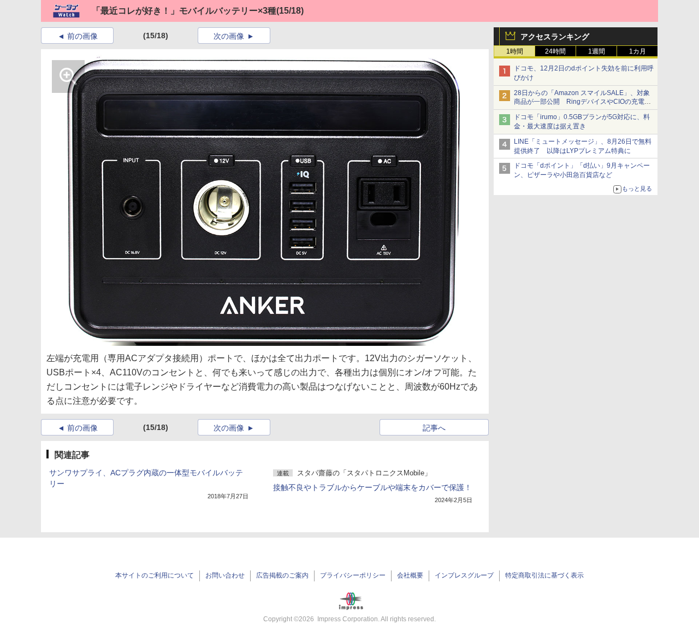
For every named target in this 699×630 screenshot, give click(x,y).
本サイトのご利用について (154, 575)
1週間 (596, 51)
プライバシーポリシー (353, 575)
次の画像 (229, 36)
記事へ (434, 427)
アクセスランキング (554, 36)
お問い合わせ (225, 575)
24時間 (555, 51)
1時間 (514, 51)
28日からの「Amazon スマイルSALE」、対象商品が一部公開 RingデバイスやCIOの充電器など (582, 102)
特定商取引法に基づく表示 (544, 575)
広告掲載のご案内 (282, 575)
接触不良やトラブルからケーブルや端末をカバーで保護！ (372, 487)
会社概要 (410, 575)
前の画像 (82, 36)
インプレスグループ (464, 575)
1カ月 (637, 51)
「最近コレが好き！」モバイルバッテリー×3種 (184, 10)
